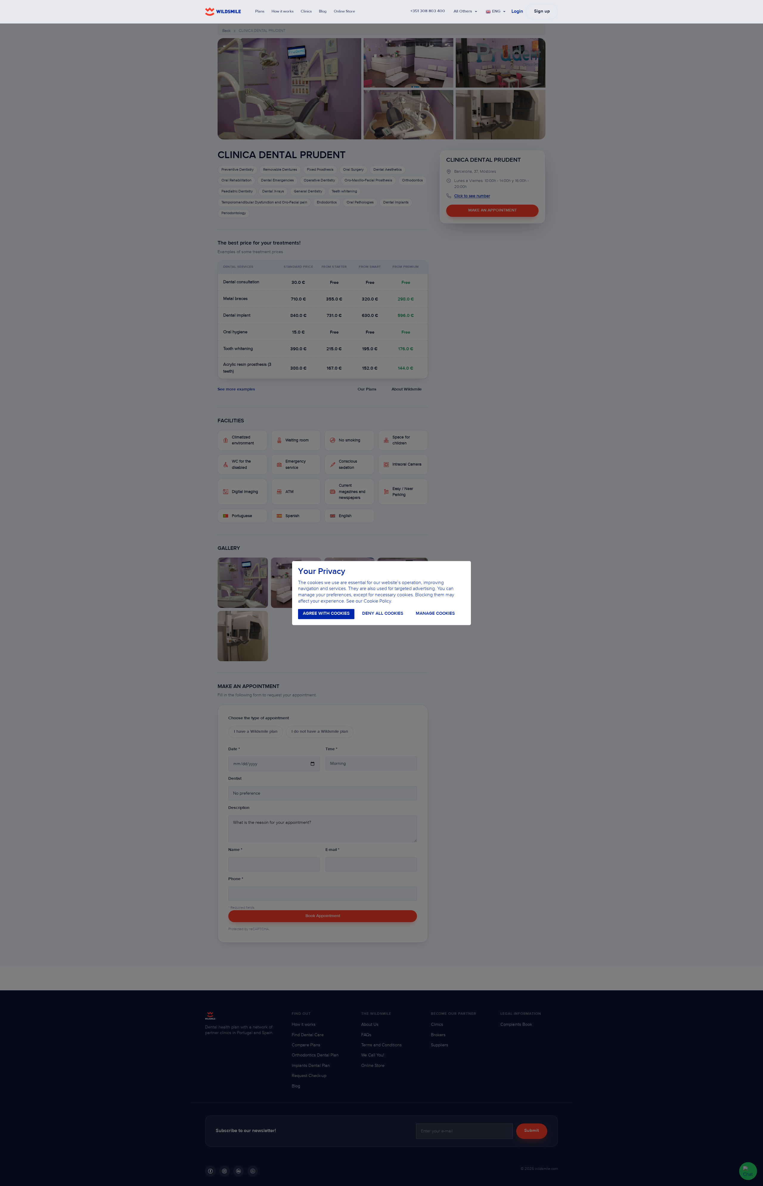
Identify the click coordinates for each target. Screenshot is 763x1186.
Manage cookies (435, 613)
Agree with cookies (326, 613)
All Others (463, 12)
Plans (259, 11)
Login (517, 11)
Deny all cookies (382, 613)
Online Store (344, 11)
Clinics (306, 11)
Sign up (542, 11)
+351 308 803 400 (427, 11)
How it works (283, 11)
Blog (323, 11)
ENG (496, 12)
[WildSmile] (223, 11)
